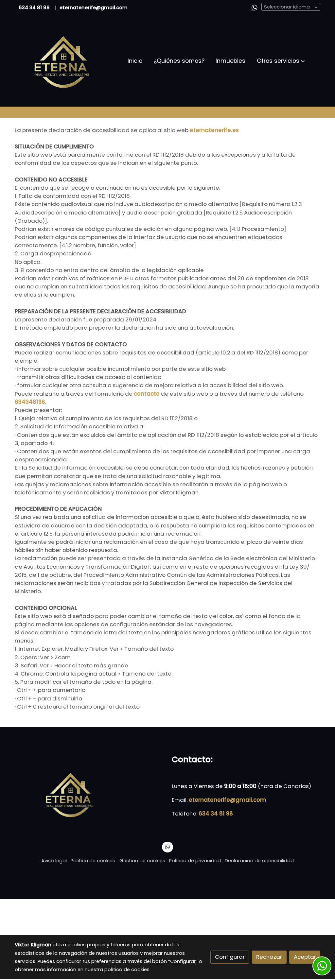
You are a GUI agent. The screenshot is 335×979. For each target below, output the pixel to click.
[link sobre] (89, 794)
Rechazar (269, 957)
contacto (147, 394)
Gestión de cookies (142, 860)
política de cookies (127, 969)
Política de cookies (93, 860)
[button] (280, 60)
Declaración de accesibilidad (259, 860)
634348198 (30, 402)
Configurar (230, 957)
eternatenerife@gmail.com (227, 800)
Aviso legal (54, 860)
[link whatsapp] (254, 7)
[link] (63, 61)
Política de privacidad (195, 860)
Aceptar (305, 957)
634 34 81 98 (34, 7)
